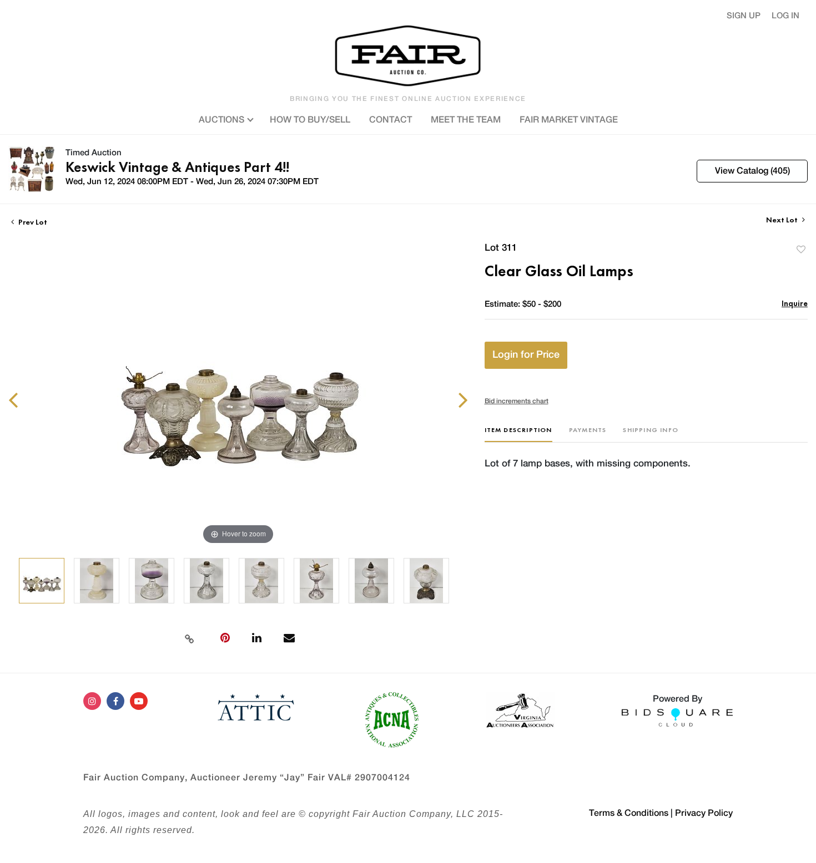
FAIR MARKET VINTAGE (569, 119)
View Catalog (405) (752, 170)
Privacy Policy (704, 813)
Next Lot (782, 220)
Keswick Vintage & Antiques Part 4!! (177, 167)
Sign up (743, 16)
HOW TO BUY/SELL (310, 119)
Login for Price (526, 355)
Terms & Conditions (628, 813)
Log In (785, 16)
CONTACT (390, 119)
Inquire (795, 303)
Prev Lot (32, 222)
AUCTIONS (222, 119)
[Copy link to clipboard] (190, 637)
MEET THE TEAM (466, 119)
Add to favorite (801, 249)
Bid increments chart (516, 401)
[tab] (518, 434)
